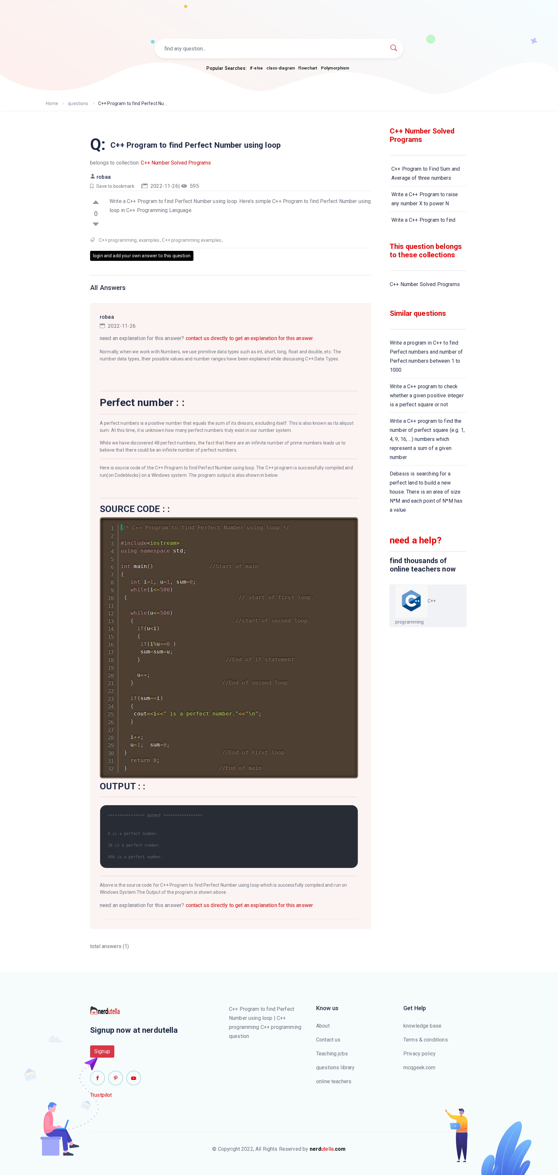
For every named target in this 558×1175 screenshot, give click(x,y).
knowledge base (422, 1026)
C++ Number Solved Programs (176, 163)
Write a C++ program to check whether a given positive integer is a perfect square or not (427, 395)
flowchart (307, 68)
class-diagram (280, 68)
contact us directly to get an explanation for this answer (249, 338)
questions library (335, 1067)
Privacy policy (419, 1054)
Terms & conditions (425, 1040)
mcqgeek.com (419, 1067)
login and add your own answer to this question (142, 255)
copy (345, 523)
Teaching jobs (332, 1054)
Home (52, 103)
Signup (102, 1051)
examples (149, 240)
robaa (104, 177)
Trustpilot (101, 1095)
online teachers (333, 1081)
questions (78, 103)
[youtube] (133, 1078)
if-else (256, 68)
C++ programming (118, 240)
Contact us (328, 1040)
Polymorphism (335, 68)
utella (328, 1149)
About (323, 1026)
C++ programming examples (191, 240)
